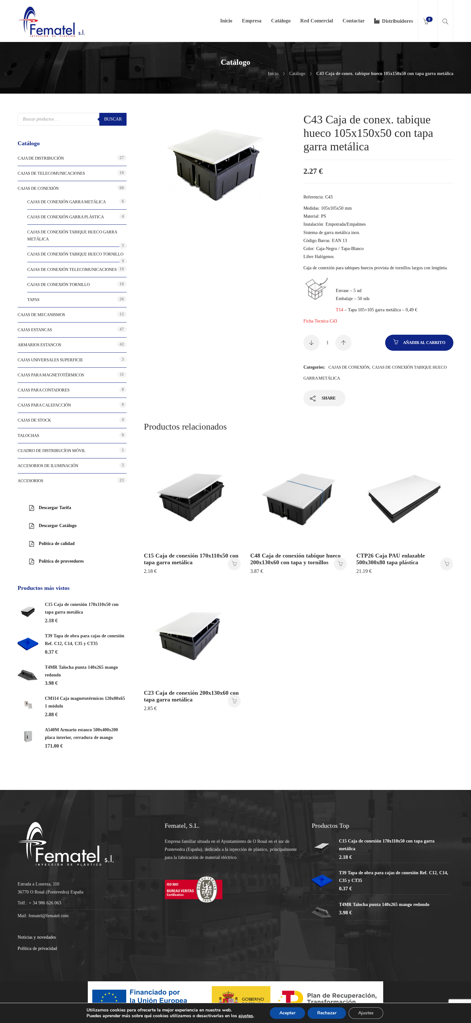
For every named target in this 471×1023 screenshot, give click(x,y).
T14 (339, 309)
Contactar (354, 20)
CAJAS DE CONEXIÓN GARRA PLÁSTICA (65, 216)
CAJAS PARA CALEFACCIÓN (44, 405)
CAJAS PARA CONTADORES (44, 390)
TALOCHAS (28, 435)
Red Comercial (316, 20)
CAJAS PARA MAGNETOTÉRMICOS (51, 375)
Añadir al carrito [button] (234, 564)
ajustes (245, 1016)
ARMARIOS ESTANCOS (39, 344)
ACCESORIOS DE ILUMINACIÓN (48, 465)
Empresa (251, 20)
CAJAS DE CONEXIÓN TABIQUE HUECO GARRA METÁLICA (72, 235)
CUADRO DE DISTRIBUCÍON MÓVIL (52, 450)
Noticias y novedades (37, 937)
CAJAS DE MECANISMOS (41, 314)
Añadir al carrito (424, 342)
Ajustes (366, 1013)
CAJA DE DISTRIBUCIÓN (41, 158)
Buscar (113, 119)
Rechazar (326, 1013)
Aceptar (287, 1013)
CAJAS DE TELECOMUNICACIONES (51, 173)
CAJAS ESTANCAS (35, 329)
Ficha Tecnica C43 (320, 321)
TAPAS (33, 299)
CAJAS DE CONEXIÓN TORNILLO (58, 284)
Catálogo (281, 20)
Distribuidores (397, 21)
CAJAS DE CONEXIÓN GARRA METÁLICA (66, 201)
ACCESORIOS (30, 480)
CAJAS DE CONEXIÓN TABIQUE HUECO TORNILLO (75, 254)
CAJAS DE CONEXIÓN (348, 367)
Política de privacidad (37, 948)
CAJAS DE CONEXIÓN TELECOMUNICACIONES (72, 269)
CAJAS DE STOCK (34, 420)
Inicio (226, 20)
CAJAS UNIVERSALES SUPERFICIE (50, 359)
